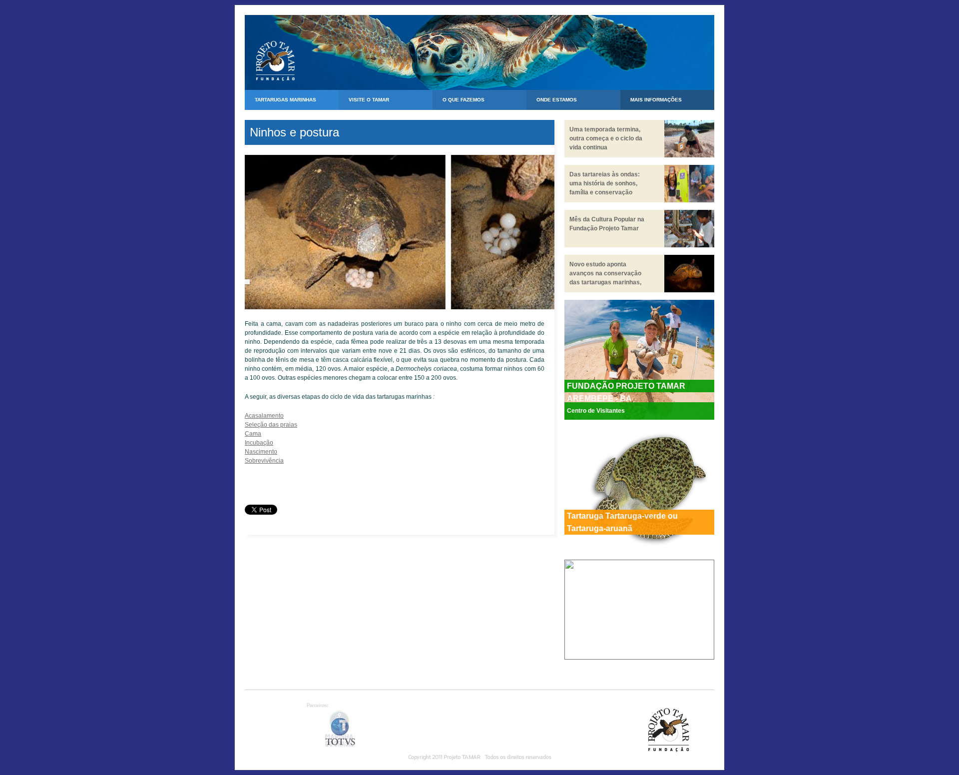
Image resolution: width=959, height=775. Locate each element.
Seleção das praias (271, 424)
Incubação (259, 442)
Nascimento (261, 451)
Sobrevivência (264, 460)
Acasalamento (264, 415)
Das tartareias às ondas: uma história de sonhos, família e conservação (604, 183)
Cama (253, 433)
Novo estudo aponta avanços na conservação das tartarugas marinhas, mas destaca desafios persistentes (605, 282)
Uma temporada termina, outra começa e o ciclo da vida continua (605, 138)
